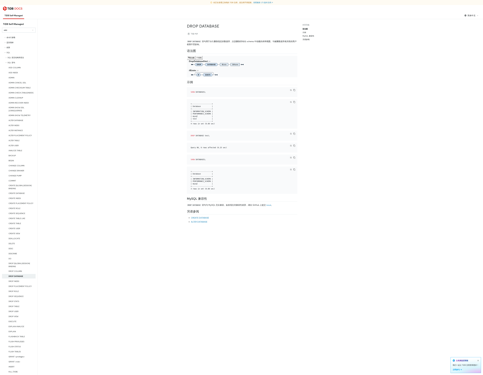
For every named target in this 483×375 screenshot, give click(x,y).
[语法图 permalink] (197, 50)
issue (268, 205)
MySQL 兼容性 (308, 36)
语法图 (305, 29)
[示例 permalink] (194, 82)
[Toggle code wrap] (291, 90)
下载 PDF (194, 34)
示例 (304, 32)
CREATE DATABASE (200, 218)
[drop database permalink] (221, 26)
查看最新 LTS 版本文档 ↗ (263, 3)
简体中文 (472, 15)
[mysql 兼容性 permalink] (209, 198)
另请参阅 (306, 39)
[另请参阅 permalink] (201, 211)
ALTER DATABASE (199, 222)
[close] (478, 360)
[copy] (294, 90)
